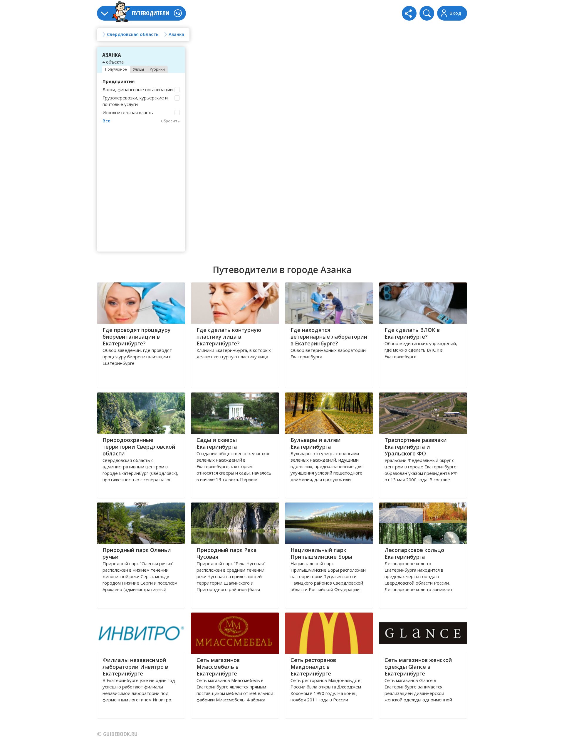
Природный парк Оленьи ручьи (137, 553)
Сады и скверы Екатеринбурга (217, 443)
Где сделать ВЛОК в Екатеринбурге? (412, 333)
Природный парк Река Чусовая (227, 553)
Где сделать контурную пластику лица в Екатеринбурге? (229, 336)
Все (106, 120)
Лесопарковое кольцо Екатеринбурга (414, 553)
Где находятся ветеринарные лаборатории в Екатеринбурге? (329, 336)
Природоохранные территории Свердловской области (139, 446)
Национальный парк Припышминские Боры (321, 553)
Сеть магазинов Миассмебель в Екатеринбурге (218, 666)
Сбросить (170, 121)
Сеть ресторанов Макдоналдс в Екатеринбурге (313, 666)
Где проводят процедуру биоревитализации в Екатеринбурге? (137, 336)
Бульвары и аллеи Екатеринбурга (316, 443)
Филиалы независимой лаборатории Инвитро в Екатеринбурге (135, 666)
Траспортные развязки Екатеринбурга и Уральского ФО (416, 446)
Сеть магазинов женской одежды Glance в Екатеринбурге (418, 666)
